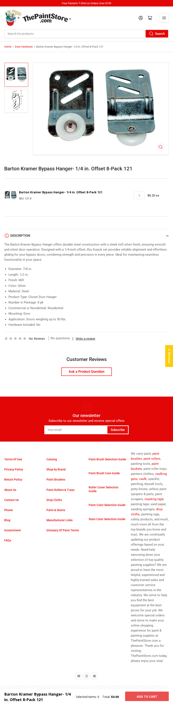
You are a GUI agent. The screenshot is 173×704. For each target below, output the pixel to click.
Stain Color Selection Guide (107, 519)
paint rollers (151, 459)
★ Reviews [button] (169, 355)
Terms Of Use (13, 459)
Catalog (51, 459)
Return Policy (13, 479)
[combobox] (86, 33)
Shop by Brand (56, 469)
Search (160, 34)
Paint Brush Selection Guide (107, 459)
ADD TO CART (147, 697)
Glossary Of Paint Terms (62, 530)
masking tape (154, 499)
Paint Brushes (55, 479)
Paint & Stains (55, 510)
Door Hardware (24, 46)
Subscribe (118, 430)
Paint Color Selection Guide (107, 505)
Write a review (85, 339)
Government (12, 530)
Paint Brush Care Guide (104, 473)
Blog (7, 520)
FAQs (7, 540)
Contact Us (11, 500)
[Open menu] (164, 18)
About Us (10, 490)
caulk (143, 479)
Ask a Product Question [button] (86, 372)
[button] (15, 338)
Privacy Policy (13, 469)
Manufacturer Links (59, 520)
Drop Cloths (54, 500)
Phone (8, 510)
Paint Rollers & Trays (60, 490)
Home (7, 46)
